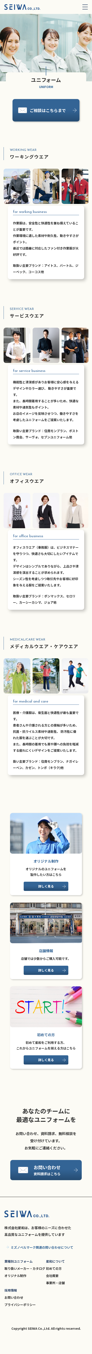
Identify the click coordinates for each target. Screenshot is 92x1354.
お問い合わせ (13, 1297)
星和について (55, 1261)
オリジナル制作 (15, 1275)
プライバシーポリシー (20, 1304)
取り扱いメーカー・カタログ (24, 1268)
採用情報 (10, 1290)
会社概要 (52, 1275)
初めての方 (54, 1268)
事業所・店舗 (55, 1283)
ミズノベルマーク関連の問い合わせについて (42, 1247)
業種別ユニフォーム (18, 1261)
